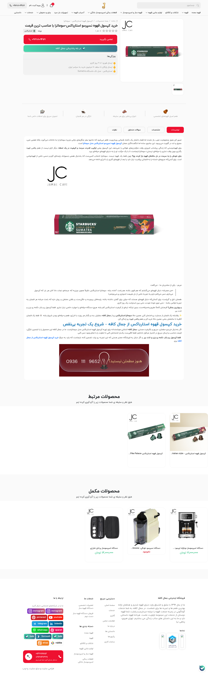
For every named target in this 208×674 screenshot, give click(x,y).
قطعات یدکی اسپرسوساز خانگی (103, 12)
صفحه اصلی (110, 605)
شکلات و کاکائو (171, 12)
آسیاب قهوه (79, 12)
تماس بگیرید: (72, 39)
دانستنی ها (110, 631)
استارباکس (28, 31)
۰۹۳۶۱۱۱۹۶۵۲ (41, 653)
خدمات (30, 12)
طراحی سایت (48, 668)
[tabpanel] (104, 257)
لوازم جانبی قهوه (155, 12)
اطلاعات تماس (109, 621)
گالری (112, 615)
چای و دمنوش (45, 12)
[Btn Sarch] (198, 5)
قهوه (186, 12)
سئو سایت (34, 668)
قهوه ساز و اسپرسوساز (132, 12)
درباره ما (111, 626)
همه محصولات (102, 21)
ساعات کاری (109, 642)
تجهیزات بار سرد (61, 12)
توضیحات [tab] (175, 130)
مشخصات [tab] (156, 130)
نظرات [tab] (114, 130)
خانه (113, 21)
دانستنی (17, 12)
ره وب (25, 668)
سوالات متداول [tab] (134, 130)
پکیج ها (111, 636)
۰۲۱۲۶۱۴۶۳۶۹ (42, 657)
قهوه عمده (196, 12)
